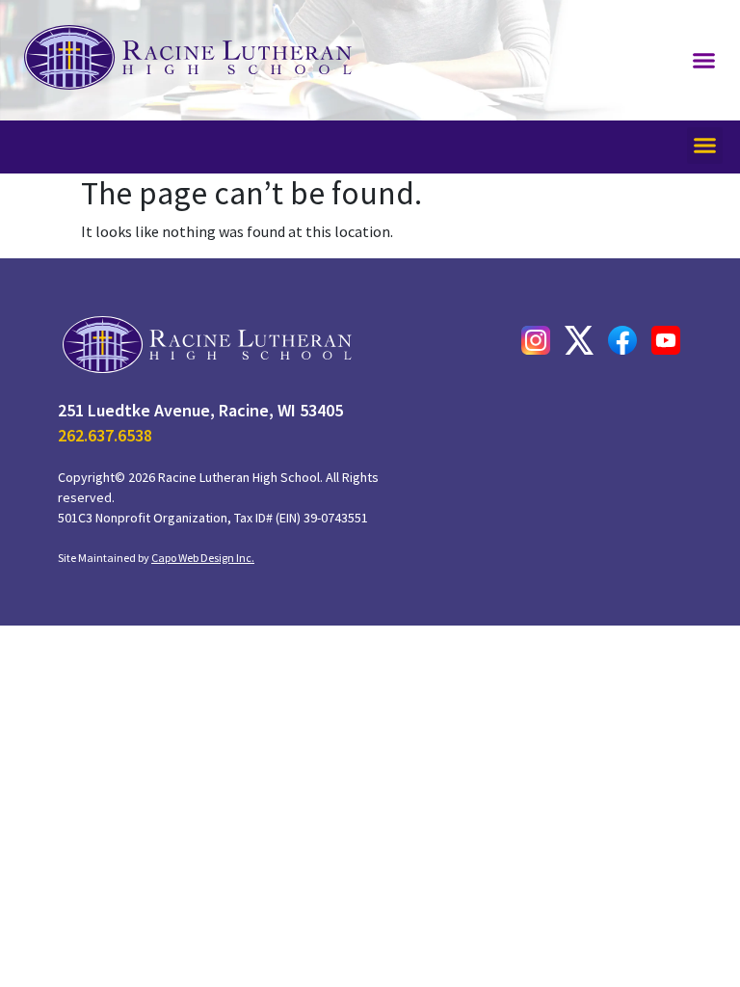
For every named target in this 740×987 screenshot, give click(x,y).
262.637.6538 (105, 435)
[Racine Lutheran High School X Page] (579, 340)
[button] (704, 60)
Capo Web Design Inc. (202, 557)
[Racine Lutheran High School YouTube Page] (666, 340)
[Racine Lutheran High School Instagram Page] (535, 340)
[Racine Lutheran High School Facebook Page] (622, 340)
